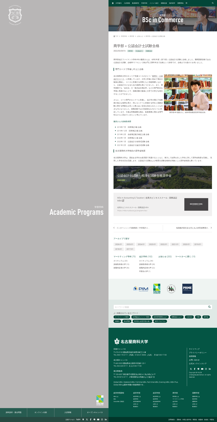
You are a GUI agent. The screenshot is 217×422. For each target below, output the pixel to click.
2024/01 (141, 244)
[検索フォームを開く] (212, 3)
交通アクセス (70, 419)
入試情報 (67, 412)
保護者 (200, 419)
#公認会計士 (139, 51)
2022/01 (163, 244)
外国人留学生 (187, 419)
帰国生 (195, 419)
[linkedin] (106, 419)
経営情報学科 (137, 401)
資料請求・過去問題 (13, 412)
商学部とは (176, 396)
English (78, 419)
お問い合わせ (194, 360)
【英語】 (119, 401)
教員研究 (135, 3)
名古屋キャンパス (121, 360)
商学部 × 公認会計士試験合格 (155, 36)
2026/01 (118, 244)
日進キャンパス (120, 349)
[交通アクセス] (83, 419)
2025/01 (130, 244)
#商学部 (130, 51)
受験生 (179, 419)
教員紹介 (135, 406)
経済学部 (156, 393)
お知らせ (140, 36)
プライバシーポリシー (198, 353)
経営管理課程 (119, 393)
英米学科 (194, 399)
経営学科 (135, 399)
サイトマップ (194, 349)
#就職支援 (149, 51)
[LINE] (94, 419)
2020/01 (186, 244)
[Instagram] (102, 419)
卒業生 (212, 419)
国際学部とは (196, 396)
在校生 (206, 419)
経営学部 (136, 393)
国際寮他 (180, 3)
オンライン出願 (41, 412)
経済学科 (155, 399)
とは (116, 396)
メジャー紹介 (154, 3)
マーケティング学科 (178, 399)
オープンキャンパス (95, 412)
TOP (116, 36)
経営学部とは (137, 396)
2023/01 (152, 244)
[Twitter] (87, 419)
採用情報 (192, 356)
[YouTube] (98, 419)
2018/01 (118, 249)
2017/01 (130, 249)
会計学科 (175, 401)
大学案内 (119, 3)
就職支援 (164, 3)
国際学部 (195, 393)
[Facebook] (91, 419)
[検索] (209, 307)
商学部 (132, 36)
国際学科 (194, 401)
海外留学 (172, 3)
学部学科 (144, 3)
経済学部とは (156, 396)
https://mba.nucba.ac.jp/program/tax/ (132, 211)
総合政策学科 (156, 401)
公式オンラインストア (198, 364)
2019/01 (197, 244)
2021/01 (175, 244)
